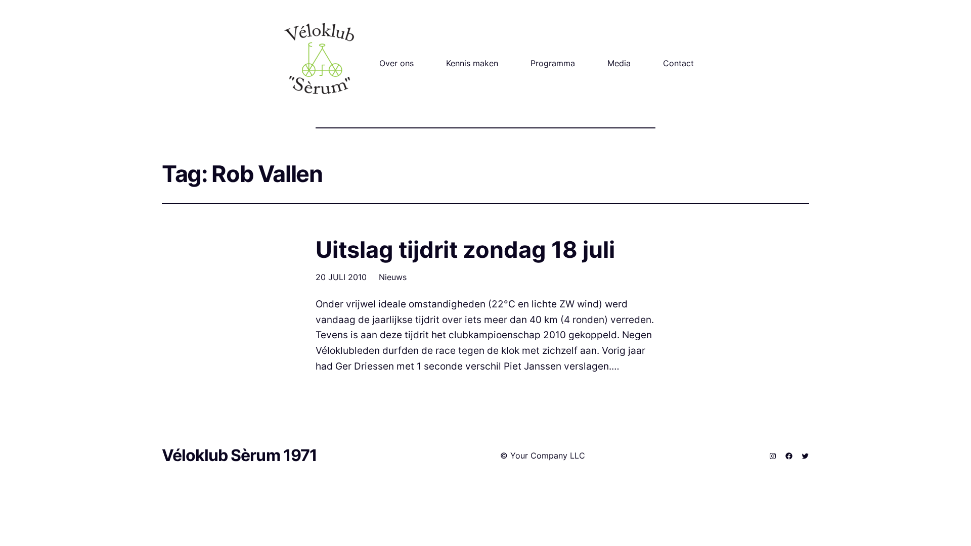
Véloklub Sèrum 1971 (239, 455)
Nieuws (393, 277)
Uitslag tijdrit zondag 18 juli (465, 250)
